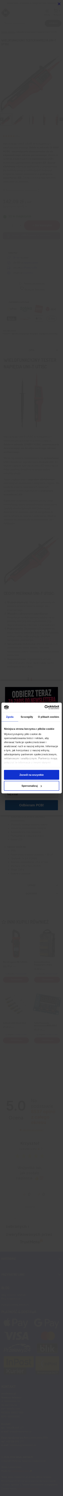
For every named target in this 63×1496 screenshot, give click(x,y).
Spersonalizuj (30, 785)
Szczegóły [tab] (27, 716)
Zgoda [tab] (10, 716)
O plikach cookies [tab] (48, 716)
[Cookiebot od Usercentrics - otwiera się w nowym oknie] (45, 707)
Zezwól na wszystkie (31, 774)
